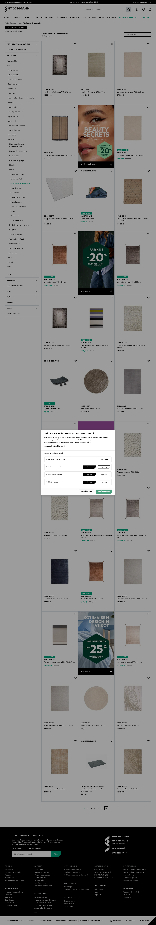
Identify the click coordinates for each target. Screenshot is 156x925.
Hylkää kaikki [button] (86, 492)
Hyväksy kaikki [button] (104, 491)
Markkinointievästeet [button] (54, 475)
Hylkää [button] (89, 467)
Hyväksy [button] (104, 467)
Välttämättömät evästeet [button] (55, 459)
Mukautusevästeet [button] (53, 467)
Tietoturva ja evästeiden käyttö (54, 446)
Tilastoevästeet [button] (52, 482)
